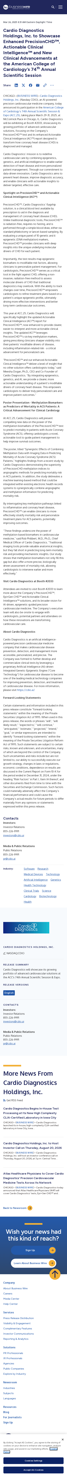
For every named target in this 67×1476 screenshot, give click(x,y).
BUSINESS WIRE (27, 95)
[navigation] (60, 7)
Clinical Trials (31, 890)
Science (46, 890)
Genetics (56, 879)
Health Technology (35, 885)
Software (29, 868)
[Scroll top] (54, 1274)
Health (28, 901)
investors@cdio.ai (13, 835)
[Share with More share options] (52, 85)
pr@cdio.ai (9, 858)
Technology (53, 874)
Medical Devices (33, 874)
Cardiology (30, 896)
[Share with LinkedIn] (16, 85)
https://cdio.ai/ (26, 690)
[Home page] (16, 7)
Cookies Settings (33, 1460)
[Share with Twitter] (23, 85)
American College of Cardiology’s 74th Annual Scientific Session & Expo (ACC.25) (33, 111)
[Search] (53, 7)
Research (43, 868)
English (9, 992)
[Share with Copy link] (44, 85)
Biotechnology (48, 896)
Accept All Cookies (33, 1470)
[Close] (63, 1439)
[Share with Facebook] (30, 85)
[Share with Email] (37, 85)
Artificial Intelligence (36, 879)
